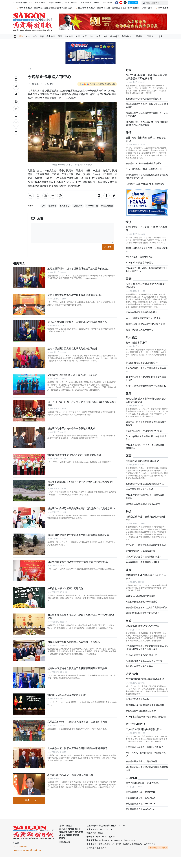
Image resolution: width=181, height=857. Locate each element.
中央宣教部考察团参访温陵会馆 (141, 362)
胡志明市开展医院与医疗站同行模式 (143, 613)
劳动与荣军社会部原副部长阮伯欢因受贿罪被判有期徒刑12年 (147, 176)
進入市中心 (65, 206)
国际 (60, 36)
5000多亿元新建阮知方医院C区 (140, 596)
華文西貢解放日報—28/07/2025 (140, 803)
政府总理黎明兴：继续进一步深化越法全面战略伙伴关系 (77, 321)
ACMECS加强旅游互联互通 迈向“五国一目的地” (72, 375)
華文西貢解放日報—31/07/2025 (142, 783)
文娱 (105, 36)
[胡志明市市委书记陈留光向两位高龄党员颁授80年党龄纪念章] (29, 517)
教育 (78, 36)
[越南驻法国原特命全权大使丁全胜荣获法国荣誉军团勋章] (29, 677)
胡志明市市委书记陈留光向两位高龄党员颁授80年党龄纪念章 (80, 508)
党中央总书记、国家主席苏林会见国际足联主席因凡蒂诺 (77, 748)
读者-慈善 (114, 36)
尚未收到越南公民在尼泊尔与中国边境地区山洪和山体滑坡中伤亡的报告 (82, 483)
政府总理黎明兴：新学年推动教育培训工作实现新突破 (146, 400)
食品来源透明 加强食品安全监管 (141, 711)
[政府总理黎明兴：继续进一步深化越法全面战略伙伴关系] (29, 331)
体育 (85, 36)
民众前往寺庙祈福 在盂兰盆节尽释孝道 (144, 660)
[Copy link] (16, 117)
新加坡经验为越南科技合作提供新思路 (144, 556)
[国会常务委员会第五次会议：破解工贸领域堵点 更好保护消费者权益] (29, 624)
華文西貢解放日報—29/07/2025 (140, 798)
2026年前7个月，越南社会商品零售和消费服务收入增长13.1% (147, 269)
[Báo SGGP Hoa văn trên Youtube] (120, 2)
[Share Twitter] (16, 94)
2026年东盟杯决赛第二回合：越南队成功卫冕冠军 (146, 496)
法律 (35, 36)
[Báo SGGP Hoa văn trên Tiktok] (125, 2)
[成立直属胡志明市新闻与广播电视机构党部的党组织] (29, 304)
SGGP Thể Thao (71, 2)
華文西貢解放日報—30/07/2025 (140, 792)
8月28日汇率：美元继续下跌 (139, 256)
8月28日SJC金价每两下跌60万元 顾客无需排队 (146, 249)
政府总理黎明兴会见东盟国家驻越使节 (144, 98)
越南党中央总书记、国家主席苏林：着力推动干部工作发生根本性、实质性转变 (84, 8)
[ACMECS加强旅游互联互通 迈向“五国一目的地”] (29, 384)
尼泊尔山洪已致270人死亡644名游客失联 (145, 324)
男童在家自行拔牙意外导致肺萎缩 (141, 601)
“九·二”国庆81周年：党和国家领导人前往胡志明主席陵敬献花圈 (146, 77)
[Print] (16, 109)
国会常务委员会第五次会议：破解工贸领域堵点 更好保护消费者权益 (81, 617)
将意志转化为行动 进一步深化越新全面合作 (70, 775)
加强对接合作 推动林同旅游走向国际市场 (145, 705)
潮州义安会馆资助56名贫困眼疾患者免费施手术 (146, 378)
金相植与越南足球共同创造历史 (142, 461)
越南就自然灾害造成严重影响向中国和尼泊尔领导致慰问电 (78, 535)
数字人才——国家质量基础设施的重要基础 (146, 545)
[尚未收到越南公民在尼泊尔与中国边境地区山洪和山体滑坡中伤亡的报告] (29, 490)
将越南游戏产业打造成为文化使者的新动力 (146, 518)
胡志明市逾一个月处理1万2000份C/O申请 (146, 229)
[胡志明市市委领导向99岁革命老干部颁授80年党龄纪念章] (29, 570)
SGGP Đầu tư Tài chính (90, 2)
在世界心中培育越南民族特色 (139, 666)
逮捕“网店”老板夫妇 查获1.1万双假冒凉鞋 (146, 139)
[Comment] (16, 124)
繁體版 (150, 36)
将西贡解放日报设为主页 (158, 848)
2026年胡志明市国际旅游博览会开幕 (145, 679)
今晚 (43, 206)
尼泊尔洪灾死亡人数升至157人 (140, 329)
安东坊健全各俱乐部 (136, 342)
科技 (91, 36)
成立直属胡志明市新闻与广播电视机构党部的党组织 (74, 295)
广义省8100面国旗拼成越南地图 (143, 729)
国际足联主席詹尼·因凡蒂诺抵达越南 (143, 504)
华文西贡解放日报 (33, 21)
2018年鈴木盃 (92, 206)
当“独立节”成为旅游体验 (137, 699)
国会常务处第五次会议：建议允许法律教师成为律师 (147, 105)
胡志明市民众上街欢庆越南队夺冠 (142, 761)
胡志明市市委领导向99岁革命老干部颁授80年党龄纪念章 (77, 561)
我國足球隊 (78, 206)
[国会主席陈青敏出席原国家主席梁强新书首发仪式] (29, 650)
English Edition (55, 2)
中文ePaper (107, 2)
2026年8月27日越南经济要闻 (139, 262)
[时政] (16, 131)
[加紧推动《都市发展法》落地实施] (29, 597)
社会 (28, 36)
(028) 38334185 (20, 846)
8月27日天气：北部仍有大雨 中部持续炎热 (146, 752)
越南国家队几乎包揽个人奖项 (139, 489)
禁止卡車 (52, 206)
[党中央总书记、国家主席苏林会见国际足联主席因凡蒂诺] (29, 757)
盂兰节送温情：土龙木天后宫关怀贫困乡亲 (146, 368)
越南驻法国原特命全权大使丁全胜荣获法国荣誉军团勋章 (77, 668)
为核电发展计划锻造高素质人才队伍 (143, 562)
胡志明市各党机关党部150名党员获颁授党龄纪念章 (74, 455)
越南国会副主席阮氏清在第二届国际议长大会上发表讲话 (147, 114)
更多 (27, 800)
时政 (21, 36)
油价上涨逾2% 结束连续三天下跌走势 (143, 318)
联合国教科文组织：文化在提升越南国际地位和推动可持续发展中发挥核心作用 (147, 647)
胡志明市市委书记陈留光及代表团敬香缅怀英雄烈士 (147, 768)
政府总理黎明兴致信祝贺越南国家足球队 (145, 483)
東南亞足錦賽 (107, 206)
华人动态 (69, 36)
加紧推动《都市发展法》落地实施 (65, 588)
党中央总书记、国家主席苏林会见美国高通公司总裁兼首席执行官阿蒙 (82, 403)
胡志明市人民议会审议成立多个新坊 (66, 695)
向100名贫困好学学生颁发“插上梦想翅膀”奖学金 (146, 438)
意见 (160, 36)
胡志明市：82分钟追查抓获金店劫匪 (143, 163)
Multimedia (136, 724)
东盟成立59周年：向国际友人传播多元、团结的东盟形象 (77, 721)
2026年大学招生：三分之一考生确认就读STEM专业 (145, 446)
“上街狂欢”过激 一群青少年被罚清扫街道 (145, 183)
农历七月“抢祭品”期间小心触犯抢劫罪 (144, 169)
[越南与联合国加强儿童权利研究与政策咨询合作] (29, 357)
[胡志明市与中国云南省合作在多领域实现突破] (29, 437)
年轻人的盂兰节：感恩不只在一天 (141, 655)
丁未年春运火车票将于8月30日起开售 (143, 747)
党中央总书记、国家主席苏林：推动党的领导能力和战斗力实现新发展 (147, 123)
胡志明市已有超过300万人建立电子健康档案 (146, 607)
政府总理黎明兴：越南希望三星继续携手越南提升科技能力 (78, 268)
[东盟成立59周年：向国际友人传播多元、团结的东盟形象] (29, 730)
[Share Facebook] (16, 87)
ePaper (131, 778)
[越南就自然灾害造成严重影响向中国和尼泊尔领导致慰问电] (29, 544)
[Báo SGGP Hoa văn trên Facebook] (116, 2)
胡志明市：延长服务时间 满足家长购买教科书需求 (146, 423)
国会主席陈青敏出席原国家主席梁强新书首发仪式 (73, 641)
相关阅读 (19, 263)
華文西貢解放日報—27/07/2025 (140, 809)
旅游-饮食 (126, 36)
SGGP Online (40, 2)
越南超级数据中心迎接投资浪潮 (140, 550)
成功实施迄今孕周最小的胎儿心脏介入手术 (146, 577)
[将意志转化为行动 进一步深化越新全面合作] (29, 784)
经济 (42, 36)
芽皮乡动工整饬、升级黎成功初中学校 (144, 430)
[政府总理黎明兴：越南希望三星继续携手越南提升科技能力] (29, 277)
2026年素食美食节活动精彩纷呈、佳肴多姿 (146, 716)
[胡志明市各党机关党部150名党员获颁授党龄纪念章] (29, 464)
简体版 (139, 36)
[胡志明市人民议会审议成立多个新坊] (29, 704)
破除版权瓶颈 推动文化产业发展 (143, 626)
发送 (110, 247)
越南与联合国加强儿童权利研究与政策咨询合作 (72, 348)
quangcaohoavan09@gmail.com (27, 850)
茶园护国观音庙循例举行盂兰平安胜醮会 (145, 386)
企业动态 (51, 36)
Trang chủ (15, 36)
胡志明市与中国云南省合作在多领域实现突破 (71, 428)
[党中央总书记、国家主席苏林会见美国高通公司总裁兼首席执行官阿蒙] (29, 410)
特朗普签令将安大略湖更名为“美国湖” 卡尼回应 (146, 286)
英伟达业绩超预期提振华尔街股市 (141, 312)
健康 (98, 36)
